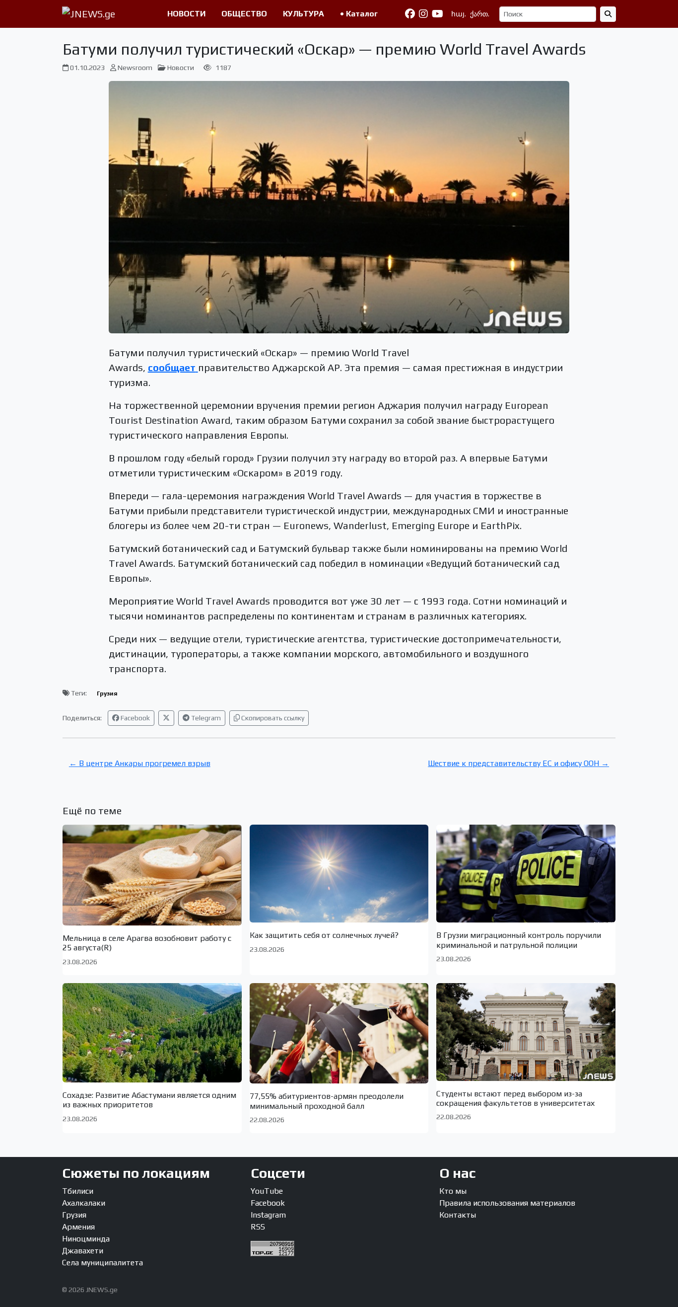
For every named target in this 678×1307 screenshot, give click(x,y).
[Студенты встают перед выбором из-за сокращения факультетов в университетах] (525, 1032)
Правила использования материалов (507, 1203)
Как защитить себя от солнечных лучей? (324, 935)
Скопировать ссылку (272, 718)
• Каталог (359, 13)
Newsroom (135, 68)
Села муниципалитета (102, 1262)
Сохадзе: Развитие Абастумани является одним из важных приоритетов (149, 1099)
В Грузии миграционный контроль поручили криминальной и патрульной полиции (518, 939)
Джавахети (82, 1250)
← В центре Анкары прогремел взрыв (139, 763)
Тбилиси (77, 1191)
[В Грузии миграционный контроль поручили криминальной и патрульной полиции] (525, 874)
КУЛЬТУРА (303, 13)
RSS (258, 1226)
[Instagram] (423, 13)
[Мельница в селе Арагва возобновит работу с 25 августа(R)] (152, 875)
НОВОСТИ (186, 13)
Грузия (107, 693)
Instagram (268, 1215)
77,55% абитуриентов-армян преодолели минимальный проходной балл (327, 1100)
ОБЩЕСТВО (244, 13)
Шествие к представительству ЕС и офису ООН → (518, 763)
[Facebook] (410, 13)
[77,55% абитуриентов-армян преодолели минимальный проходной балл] (339, 1033)
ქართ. (479, 14)
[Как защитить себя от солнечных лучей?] (339, 874)
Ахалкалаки (83, 1203)
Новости (180, 68)
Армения (78, 1226)
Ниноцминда (86, 1238)
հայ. (458, 14)
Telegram (205, 718)
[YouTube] (437, 13)
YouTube (267, 1191)
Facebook (134, 718)
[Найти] (608, 14)
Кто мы (453, 1191)
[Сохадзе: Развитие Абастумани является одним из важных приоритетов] (152, 1033)
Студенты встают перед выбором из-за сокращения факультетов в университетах (515, 1098)
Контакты (457, 1215)
